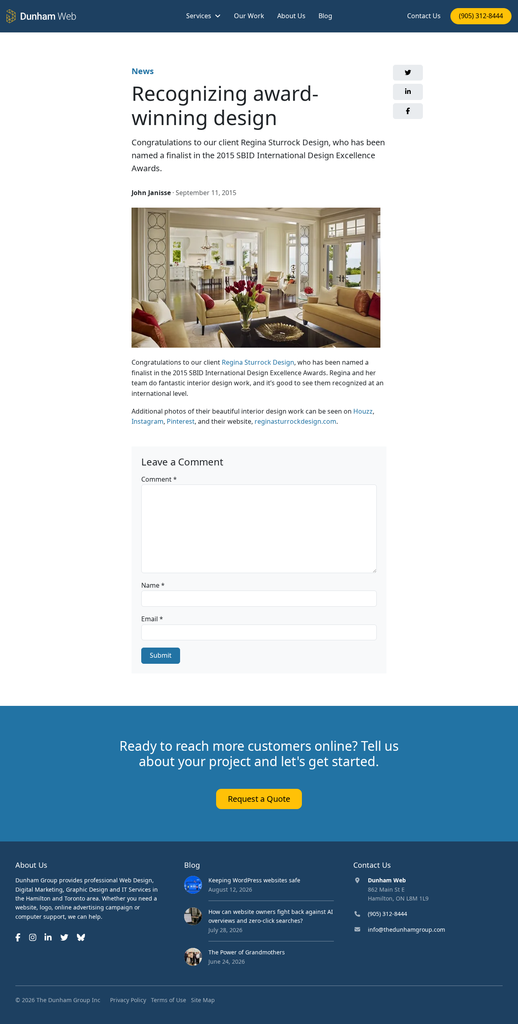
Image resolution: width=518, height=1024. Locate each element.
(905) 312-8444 (481, 15)
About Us (291, 15)
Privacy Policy (128, 1000)
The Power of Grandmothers (246, 952)
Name (153, 585)
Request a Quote (259, 798)
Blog (325, 15)
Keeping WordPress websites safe (254, 880)
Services (198, 15)
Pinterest (181, 421)
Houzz (363, 411)
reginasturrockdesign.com (295, 421)
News (143, 71)
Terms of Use (168, 1000)
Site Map (203, 1000)
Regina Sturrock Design (258, 362)
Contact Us (424, 15)
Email (152, 618)
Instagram (147, 421)
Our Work (249, 15)
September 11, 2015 (206, 192)
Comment (159, 479)
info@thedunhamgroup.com (406, 929)
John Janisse (151, 192)
